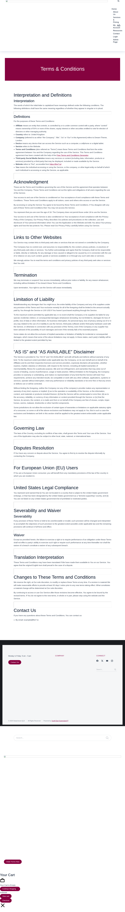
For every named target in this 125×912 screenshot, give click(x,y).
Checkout (5, 900)
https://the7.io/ (55, 164)
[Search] (115, 669)
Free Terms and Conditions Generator (72, 155)
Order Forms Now (12, 862)
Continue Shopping (9, 889)
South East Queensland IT (60, 721)
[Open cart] (119, 25)
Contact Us (15, 662)
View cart (5, 896)
